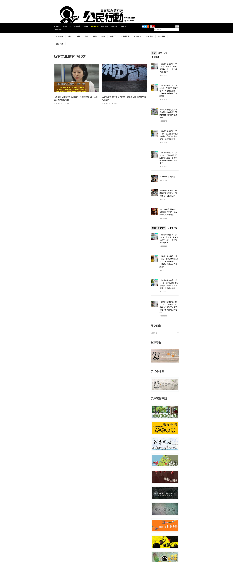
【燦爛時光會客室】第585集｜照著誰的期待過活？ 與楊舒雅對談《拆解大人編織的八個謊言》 (169, 90)
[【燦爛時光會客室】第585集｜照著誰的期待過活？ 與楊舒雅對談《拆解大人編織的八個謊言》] (154, 87)
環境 (70, 36)
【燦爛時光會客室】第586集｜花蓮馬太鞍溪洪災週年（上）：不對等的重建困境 (169, 68)
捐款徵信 (104, 26)
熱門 (160, 53)
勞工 (86, 36)
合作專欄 (161, 36)
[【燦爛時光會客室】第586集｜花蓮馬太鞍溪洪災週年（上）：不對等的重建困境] (154, 66)
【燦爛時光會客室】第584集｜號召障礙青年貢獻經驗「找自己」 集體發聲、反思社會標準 (169, 135)
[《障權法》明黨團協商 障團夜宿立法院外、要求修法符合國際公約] (154, 193)
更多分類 (59, 43)
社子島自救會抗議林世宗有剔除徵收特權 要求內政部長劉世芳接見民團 (168, 113)
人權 (78, 36)
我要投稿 (114, 26)
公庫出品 (58, 30)
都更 (103, 36)
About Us (67, 26)
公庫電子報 (172, 228)
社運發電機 (125, 36)
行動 (166, 53)
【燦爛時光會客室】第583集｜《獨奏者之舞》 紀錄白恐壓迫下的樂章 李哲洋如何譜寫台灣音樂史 (169, 157)
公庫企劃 (149, 36)
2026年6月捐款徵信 (167, 176)
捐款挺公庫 (95, 26)
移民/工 (113, 36)
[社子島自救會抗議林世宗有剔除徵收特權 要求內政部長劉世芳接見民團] (154, 112)
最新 (154, 53)
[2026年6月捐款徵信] (154, 179)
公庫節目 (137, 36)
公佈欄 (85, 26)
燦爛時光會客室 (158, 228)
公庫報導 (59, 36)
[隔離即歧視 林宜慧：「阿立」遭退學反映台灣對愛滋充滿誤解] (124, 78)
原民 (95, 36)
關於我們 (57, 26)
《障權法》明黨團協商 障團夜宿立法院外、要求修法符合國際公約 (169, 193)
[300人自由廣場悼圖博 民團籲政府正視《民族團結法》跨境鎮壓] (154, 211)
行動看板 (123, 26)
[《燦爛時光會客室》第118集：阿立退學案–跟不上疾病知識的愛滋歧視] (76, 78)
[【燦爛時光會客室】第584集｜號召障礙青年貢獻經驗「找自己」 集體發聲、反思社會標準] (154, 133)
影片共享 (77, 26)
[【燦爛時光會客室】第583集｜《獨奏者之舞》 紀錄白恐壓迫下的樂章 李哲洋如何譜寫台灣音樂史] (154, 155)
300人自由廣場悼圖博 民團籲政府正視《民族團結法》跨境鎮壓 (169, 212)
